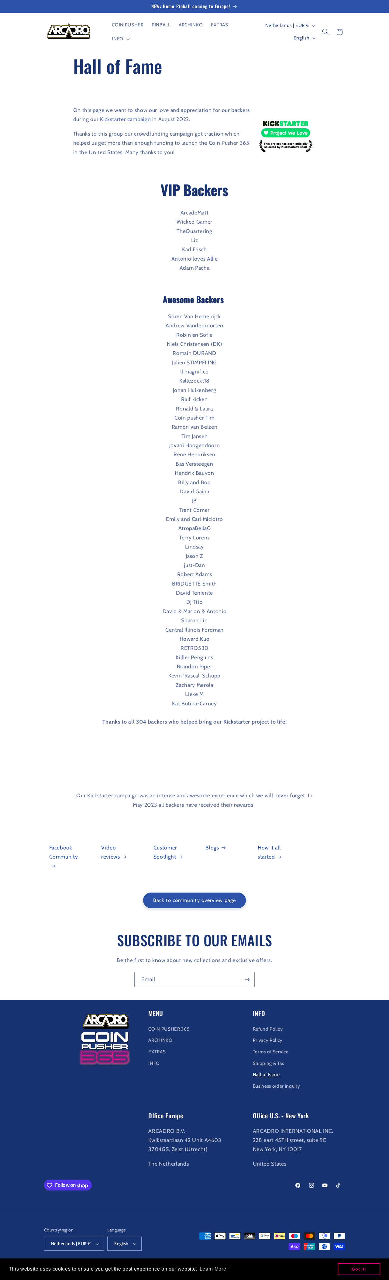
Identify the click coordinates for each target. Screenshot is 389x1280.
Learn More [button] (213, 1269)
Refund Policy (268, 1029)
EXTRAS (157, 1051)
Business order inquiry (276, 1086)
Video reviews (110, 852)
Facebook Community (63, 852)
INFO (154, 1063)
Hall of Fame (266, 1074)
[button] (120, 39)
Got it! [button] (359, 1269)
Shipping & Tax (268, 1063)
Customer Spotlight (165, 852)
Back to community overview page (194, 900)
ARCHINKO (160, 1040)
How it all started (269, 852)
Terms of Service (271, 1051)
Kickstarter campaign (125, 119)
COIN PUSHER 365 (168, 1029)
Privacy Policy (268, 1040)
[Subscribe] (247, 980)
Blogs (212, 847)
